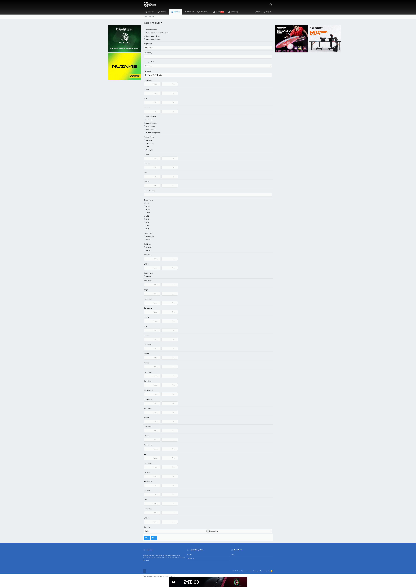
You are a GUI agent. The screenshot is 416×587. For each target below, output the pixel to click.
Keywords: (147, 71)
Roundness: (148, 399)
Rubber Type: (149, 137)
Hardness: (147, 299)
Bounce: (147, 436)
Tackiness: (148, 281)
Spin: (146, 98)
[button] (167, 11)
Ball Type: (147, 244)
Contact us (190, 558)
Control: (147, 107)
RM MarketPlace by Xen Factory (159, 576)
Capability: (148, 472)
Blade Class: (148, 200)
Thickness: (148, 255)
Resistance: (148, 481)
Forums (189, 554)
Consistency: (148, 308)
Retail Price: (148, 80)
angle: (146, 290)
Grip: (145, 500)
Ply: (145, 172)
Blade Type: (148, 233)
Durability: (147, 344)
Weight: (146, 182)
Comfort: (147, 490)
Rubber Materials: (150, 116)
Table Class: (148, 273)
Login (232, 554)
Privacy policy (257, 571)
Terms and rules (246, 571)
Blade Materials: (149, 191)
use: (145, 454)
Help (265, 571)
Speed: (146, 89)
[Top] (269, 570)
